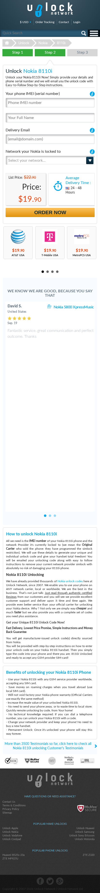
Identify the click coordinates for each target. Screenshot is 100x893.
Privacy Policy (10, 809)
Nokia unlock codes (70, 581)
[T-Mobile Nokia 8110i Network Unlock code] (49, 236)
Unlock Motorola (84, 839)
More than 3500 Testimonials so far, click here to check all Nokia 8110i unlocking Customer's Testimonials (48, 746)
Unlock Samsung (84, 832)
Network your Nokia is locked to (33, 151)
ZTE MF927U (10, 858)
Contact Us (8, 801)
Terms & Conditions (14, 805)
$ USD (24, 22)
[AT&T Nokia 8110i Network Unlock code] (18, 236)
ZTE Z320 (88, 855)
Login (76, 22)
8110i (61, 43)
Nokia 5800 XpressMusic (74, 307)
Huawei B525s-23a (13, 855)
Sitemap (7, 812)
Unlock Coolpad (11, 839)
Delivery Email (18, 130)
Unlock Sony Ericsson (81, 835)
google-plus (59, 881)
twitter (50, 881)
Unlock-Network (50, 9)
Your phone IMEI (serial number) (33, 94)
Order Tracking (44, 22)
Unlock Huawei (85, 828)
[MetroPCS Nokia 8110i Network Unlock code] (81, 236)
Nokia (43, 43)
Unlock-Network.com (50, 780)
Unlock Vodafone (12, 835)
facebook (40, 881)
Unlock (23, 43)
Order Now (50, 212)
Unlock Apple (10, 828)
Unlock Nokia (10, 832)
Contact (64, 22)
